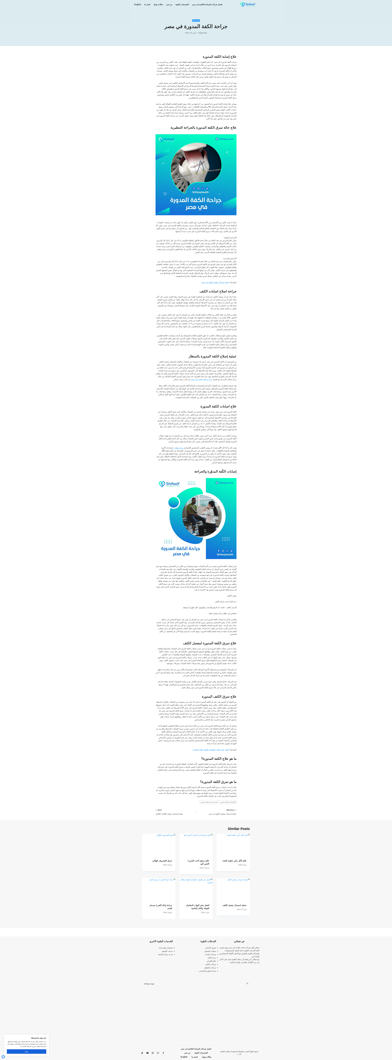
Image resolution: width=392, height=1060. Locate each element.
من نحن (169, 4)
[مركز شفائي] (248, 4)
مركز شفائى (178, 448)
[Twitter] (158, 1053)
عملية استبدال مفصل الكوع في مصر (215, 282)
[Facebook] (163, 1053)
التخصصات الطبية (182, 4)
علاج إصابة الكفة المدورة (228, 802)
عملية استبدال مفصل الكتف (234, 905)
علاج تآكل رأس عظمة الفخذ (235, 860)
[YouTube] (147, 1053)
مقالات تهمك (158, 4)
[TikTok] (142, 1053)
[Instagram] (153, 1053)
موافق (26, 1051)
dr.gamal (201, 33)
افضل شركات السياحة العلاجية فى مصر (207, 4)
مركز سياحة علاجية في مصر (201, 379)
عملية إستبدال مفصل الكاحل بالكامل (169, 812)
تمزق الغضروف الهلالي (162, 860)
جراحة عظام (196, 20)
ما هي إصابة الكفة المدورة (209, 802)
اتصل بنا (147, 4)
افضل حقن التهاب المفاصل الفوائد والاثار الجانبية (211, 750)
